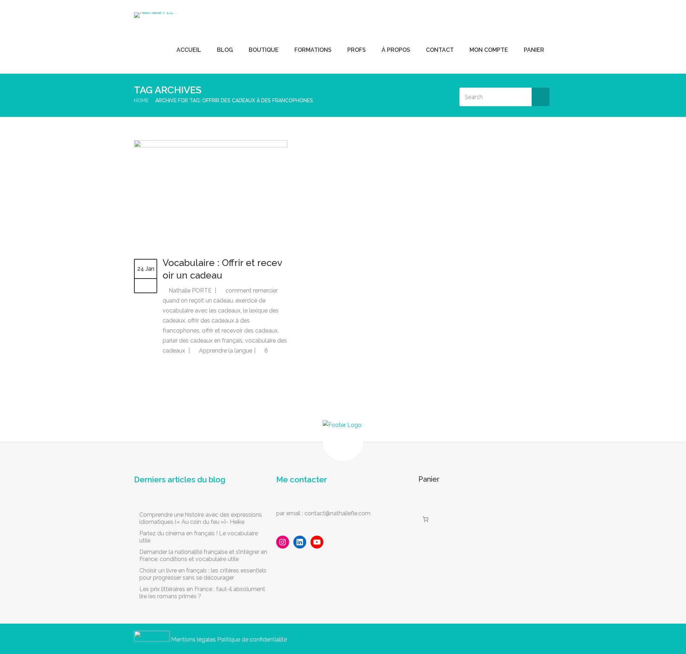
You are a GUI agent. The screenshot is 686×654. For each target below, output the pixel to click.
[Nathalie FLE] (154, 15)
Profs (356, 49)
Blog (225, 49)
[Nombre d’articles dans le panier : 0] (425, 519)
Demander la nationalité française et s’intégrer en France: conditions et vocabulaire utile (203, 555)
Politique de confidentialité (252, 639)
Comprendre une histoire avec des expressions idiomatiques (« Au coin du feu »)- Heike (200, 518)
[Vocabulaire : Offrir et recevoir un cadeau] (210, 145)
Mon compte (488, 49)
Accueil (189, 49)
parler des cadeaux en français (203, 340)
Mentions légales (193, 639)
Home (141, 100)
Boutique (264, 49)
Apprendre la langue (225, 350)
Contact (440, 49)
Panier (534, 49)
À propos (396, 49)
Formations (313, 49)
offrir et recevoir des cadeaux (240, 330)
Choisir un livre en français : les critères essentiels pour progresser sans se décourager (203, 574)
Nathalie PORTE (190, 290)
